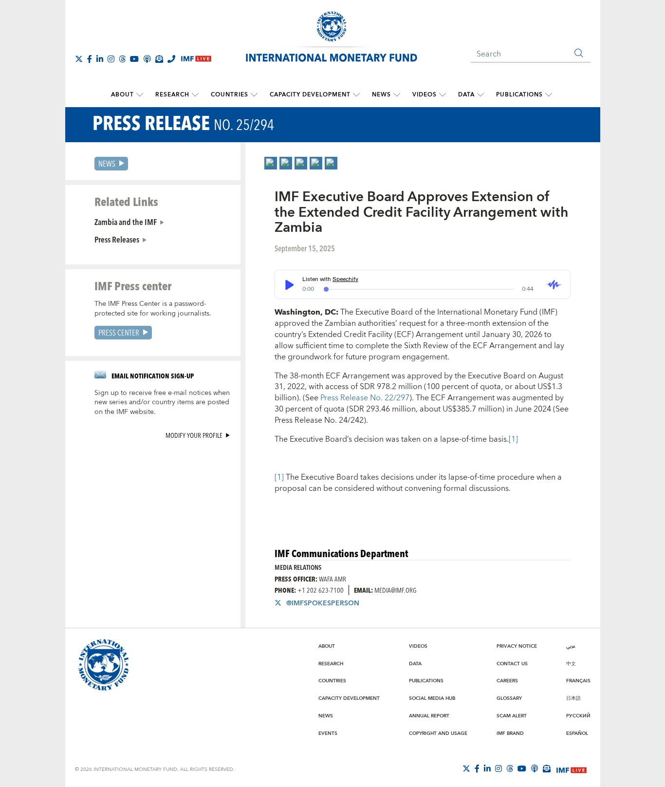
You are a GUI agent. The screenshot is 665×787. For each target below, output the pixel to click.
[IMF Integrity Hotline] (171, 59)
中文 (571, 663)
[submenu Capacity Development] (356, 95)
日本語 (573, 698)
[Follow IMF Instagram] (111, 59)
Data (466, 95)
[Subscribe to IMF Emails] (159, 59)
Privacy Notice (517, 646)
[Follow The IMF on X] (79, 59)
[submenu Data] (480, 95)
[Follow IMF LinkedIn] (99, 59)
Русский (578, 716)
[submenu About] (140, 95)
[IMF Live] (571, 769)
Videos (424, 95)
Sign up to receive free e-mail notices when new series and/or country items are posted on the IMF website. (162, 402)
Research (172, 95)
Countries (229, 95)
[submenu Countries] (254, 95)
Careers (507, 680)
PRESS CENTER (118, 332)
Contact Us (512, 663)
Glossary (509, 698)
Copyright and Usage (438, 733)
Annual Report (429, 716)
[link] (270, 163)
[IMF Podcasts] (534, 768)
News (381, 95)
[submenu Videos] (442, 95)
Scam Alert (512, 716)
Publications (519, 95)
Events (327, 733)
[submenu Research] (195, 95)
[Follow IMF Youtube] (134, 59)
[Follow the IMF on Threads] (122, 59)
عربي (570, 646)
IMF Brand (510, 733)
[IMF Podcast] (147, 59)
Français (578, 680)
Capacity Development (310, 95)
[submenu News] (397, 95)
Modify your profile (194, 435)
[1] (513, 439)
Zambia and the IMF (125, 221)
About (122, 95)
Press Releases (116, 239)
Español (577, 733)
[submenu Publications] (548, 95)
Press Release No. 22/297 (364, 398)
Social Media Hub (432, 698)
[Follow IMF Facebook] (89, 59)
